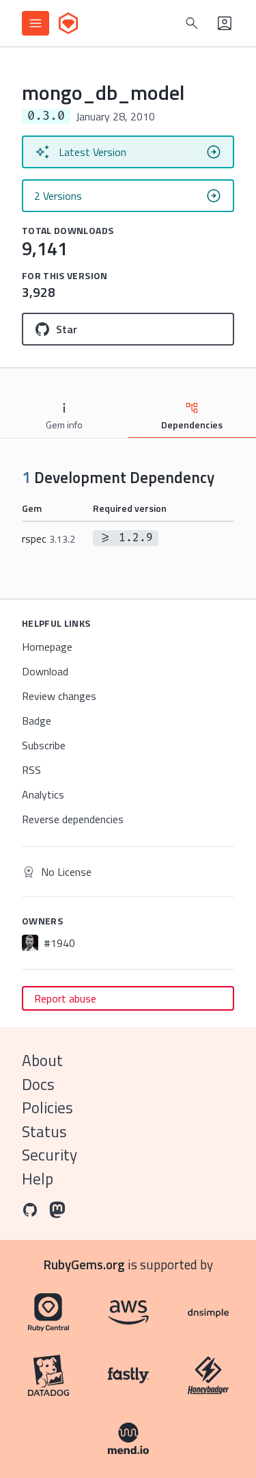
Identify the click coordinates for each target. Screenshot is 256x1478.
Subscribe (44, 745)
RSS (31, 770)
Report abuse (65, 998)
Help (37, 1179)
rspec (48, 538)
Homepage (47, 646)
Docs (38, 1084)
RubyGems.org (84, 1264)
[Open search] (192, 23)
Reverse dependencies (73, 819)
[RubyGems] (68, 23)
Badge (36, 720)
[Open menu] (35, 23)
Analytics (43, 794)
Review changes (59, 696)
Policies (47, 1107)
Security (49, 1155)
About (42, 1060)
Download (45, 671)
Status (44, 1131)
